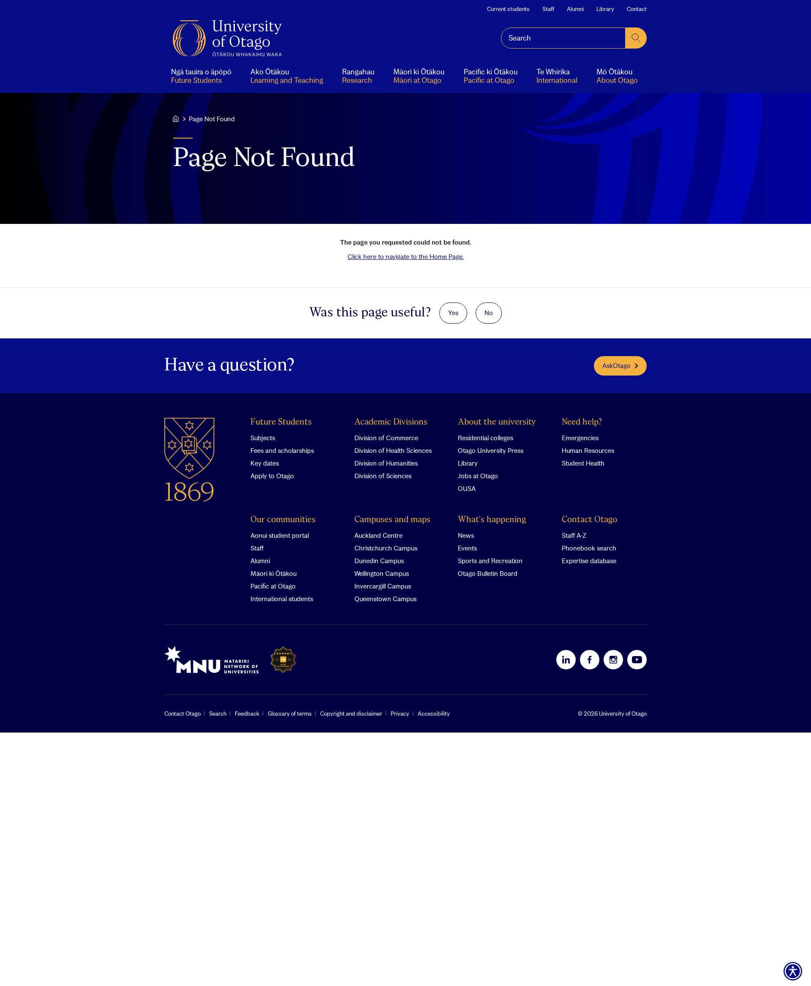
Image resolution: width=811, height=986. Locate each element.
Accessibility (434, 713)
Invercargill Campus (382, 586)
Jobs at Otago (478, 475)
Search (217, 713)
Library (605, 9)
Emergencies (580, 437)
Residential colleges (485, 437)
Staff (548, 9)
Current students (508, 9)
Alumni (575, 9)
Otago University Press (490, 450)
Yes (453, 312)
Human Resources (588, 450)
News (466, 535)
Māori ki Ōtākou (273, 573)
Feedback (247, 713)
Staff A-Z (574, 535)
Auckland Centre (378, 535)
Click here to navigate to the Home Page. (406, 256)
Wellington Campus (381, 573)
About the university (497, 422)
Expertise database (589, 560)
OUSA (467, 488)
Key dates (264, 463)
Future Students (281, 422)
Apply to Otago (272, 475)
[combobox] (563, 38)
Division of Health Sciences (393, 450)
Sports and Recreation (490, 560)
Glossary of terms (290, 713)
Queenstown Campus (385, 598)
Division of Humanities (386, 463)
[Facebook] (589, 659)
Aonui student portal (279, 535)
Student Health (583, 463)
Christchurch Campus (385, 548)
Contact (637, 9)
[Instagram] (613, 659)
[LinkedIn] (566, 659)
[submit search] (636, 38)
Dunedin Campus (379, 560)
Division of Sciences (382, 475)
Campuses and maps (392, 519)
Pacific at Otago (273, 586)
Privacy (400, 713)
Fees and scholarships (282, 450)
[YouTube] (637, 659)
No (488, 312)
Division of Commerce (386, 437)
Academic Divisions (390, 422)
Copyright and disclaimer (351, 713)
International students (281, 598)
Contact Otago (589, 519)
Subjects (262, 437)
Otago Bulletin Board (487, 573)
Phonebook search (589, 548)
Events (467, 548)
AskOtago (616, 365)
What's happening (492, 519)
